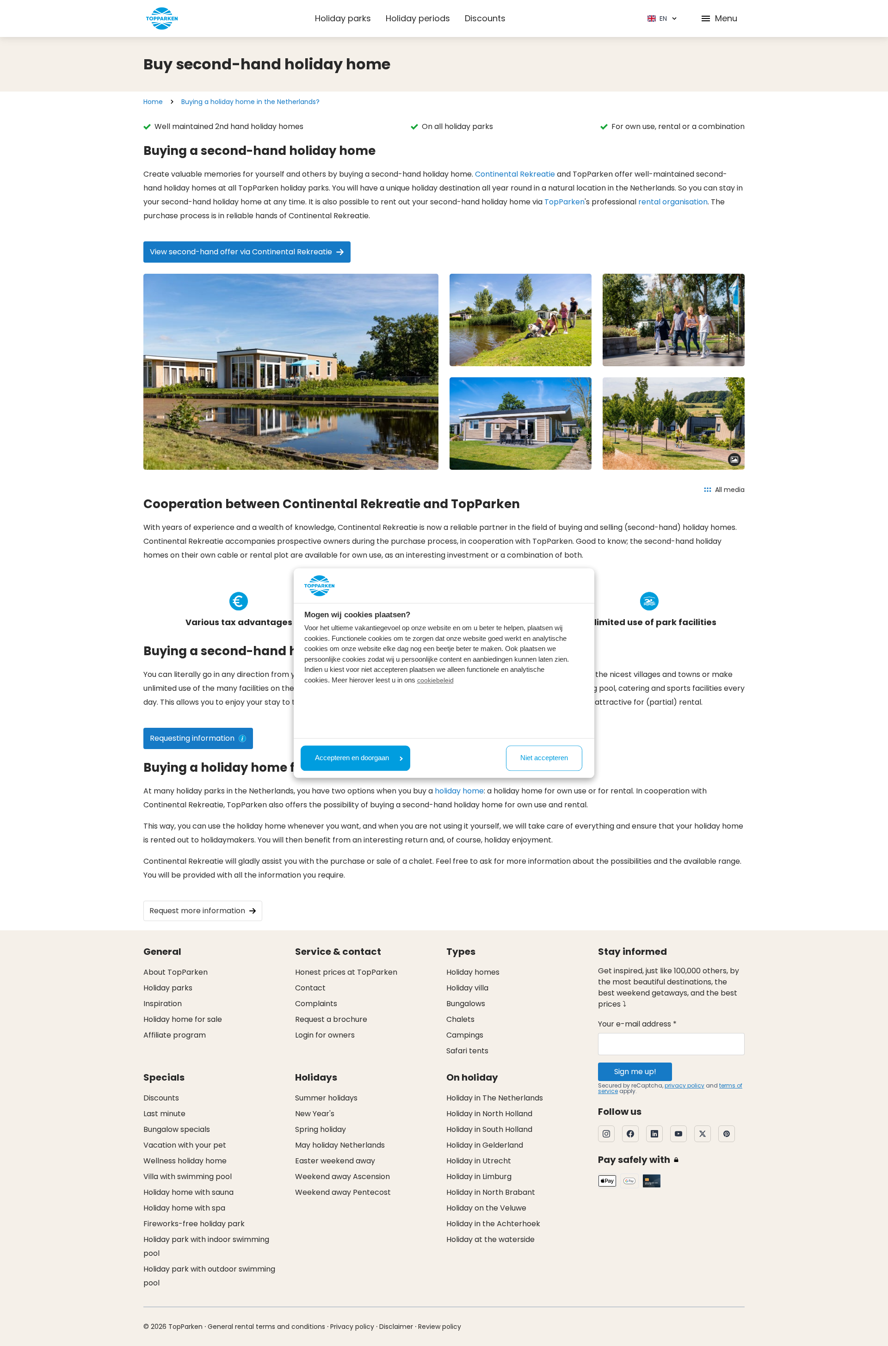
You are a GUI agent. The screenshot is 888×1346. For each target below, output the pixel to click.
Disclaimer (396, 1326)
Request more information (197, 910)
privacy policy (684, 1085)
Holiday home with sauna (188, 1192)
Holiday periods (418, 18)
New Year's (314, 1113)
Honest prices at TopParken (346, 972)
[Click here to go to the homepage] (161, 18)
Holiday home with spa (184, 1208)
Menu (726, 18)
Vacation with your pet (184, 1145)
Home (153, 101)
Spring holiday (320, 1129)
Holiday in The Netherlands (494, 1098)
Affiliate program (174, 1035)
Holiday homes (473, 972)
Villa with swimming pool (187, 1176)
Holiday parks (343, 18)
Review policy (439, 1326)
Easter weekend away (335, 1160)
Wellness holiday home (185, 1160)
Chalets (460, 1019)
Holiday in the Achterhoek (493, 1223)
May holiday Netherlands (340, 1145)
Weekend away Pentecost (343, 1192)
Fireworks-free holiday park (194, 1223)
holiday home (459, 791)
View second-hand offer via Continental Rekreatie (241, 251)
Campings (464, 1035)
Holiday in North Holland (489, 1113)
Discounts (485, 18)
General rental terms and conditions (266, 1326)
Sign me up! (635, 1071)
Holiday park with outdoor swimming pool (209, 1276)
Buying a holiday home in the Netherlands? (250, 101)
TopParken (564, 202)
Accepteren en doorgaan (352, 758)
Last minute (164, 1113)
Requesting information (192, 738)
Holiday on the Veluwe (486, 1208)
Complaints (316, 1003)
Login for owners (325, 1035)
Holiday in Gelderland (484, 1145)
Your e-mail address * (637, 1024)
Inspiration (162, 1003)
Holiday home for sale (182, 1019)
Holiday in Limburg (479, 1176)
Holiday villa (467, 988)
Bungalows (465, 1003)
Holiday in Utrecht (478, 1160)
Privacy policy (352, 1326)
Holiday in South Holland (489, 1129)
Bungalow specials (176, 1129)
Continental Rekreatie (515, 174)
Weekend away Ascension (342, 1176)
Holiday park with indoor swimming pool (206, 1246)
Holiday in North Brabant (490, 1192)
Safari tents (467, 1050)
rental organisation (673, 202)
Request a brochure (331, 1019)
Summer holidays (326, 1098)
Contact (310, 988)
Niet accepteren (544, 758)
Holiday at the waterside (490, 1239)
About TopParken (175, 972)
